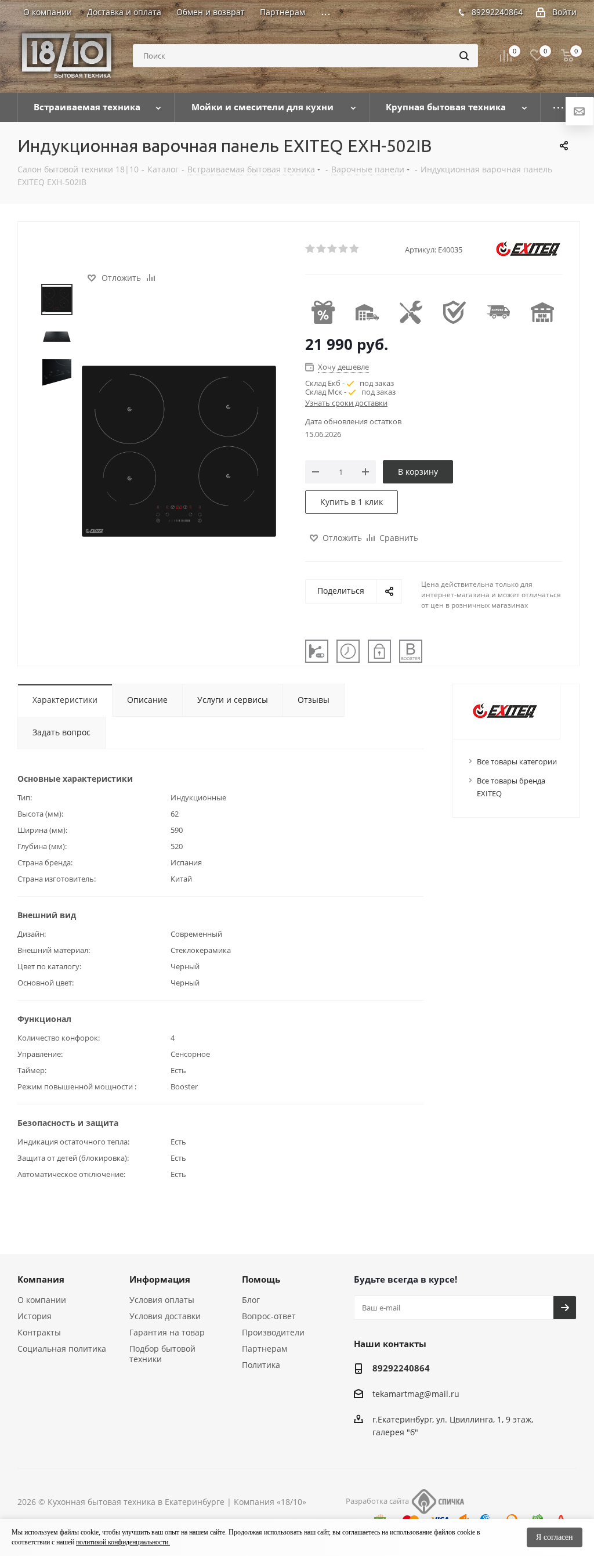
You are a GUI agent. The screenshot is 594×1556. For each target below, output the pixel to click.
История (34, 1316)
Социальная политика (61, 1348)
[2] (321, 249)
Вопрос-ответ (269, 1316)
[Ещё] (559, 107)
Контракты (39, 1332)
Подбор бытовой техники (162, 1353)
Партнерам (264, 1348)
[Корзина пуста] (567, 55)
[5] (354, 249)
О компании (41, 1299)
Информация (159, 1279)
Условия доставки (165, 1316)
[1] (310, 249)
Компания (40, 1279)
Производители (273, 1332)
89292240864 (497, 11)
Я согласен (554, 1537)
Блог (251, 1299)
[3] (332, 249)
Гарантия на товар (167, 1332)
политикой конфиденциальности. (123, 1542)
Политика (261, 1364)
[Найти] (464, 55)
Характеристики (64, 699)
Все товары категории (517, 761)
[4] (343, 249)
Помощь (261, 1279)
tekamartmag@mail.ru (415, 1393)
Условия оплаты (161, 1299)
